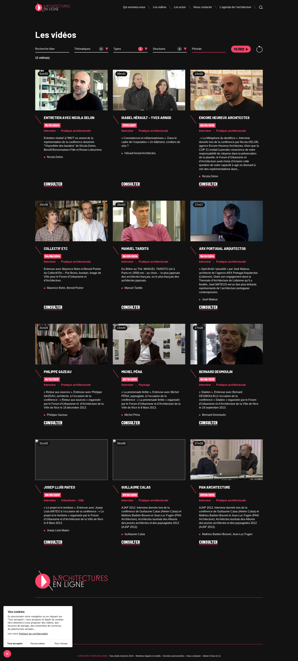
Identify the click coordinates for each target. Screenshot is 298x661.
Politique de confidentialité (33, 633)
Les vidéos (159, 7)
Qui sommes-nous (134, 7)
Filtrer (239, 49)
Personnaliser (38, 643)
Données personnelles (173, 656)
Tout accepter (15, 643)
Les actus (180, 7)
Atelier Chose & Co (212, 656)
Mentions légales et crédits (148, 656)
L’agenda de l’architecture (235, 7)
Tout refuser (61, 643)
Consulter (53, 184)
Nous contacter (202, 7)
